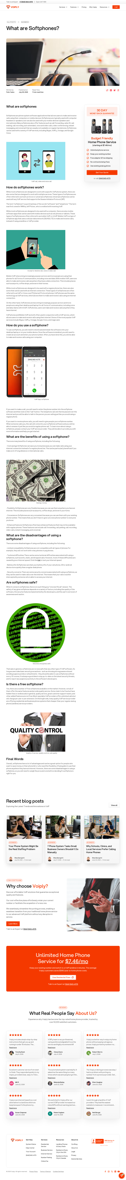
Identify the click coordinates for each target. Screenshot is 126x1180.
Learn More (13, 924)
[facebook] (118, 90)
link (39, 560)
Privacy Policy (33, 1171)
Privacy (73, 1155)
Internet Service (46, 1154)
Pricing (84, 7)
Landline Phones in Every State (61, 1145)
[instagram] (109, 1171)
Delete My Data (76, 1159)
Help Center (30, 1148)
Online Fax (44, 1161)
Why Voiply (93, 7)
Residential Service (45, 1145)
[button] (63, 7)
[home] (12, 7)
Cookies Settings (58, 1171)
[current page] (107, 90)
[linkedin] (110, 90)
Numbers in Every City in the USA (62, 1151)
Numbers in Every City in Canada (62, 1157)
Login (116, 7)
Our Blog (74, 1144)
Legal (73, 1151)
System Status (31, 1144)
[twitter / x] (114, 90)
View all (114, 805)
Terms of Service (45, 1171)
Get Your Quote (102, 172)
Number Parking (46, 1157)
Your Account (31, 1151)
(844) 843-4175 (104, 178)
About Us (74, 1148)
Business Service (46, 1150)
